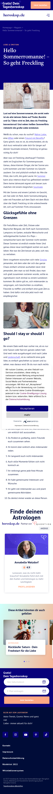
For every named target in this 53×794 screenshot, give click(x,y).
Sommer (41, 176)
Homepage (7, 27)
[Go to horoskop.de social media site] (5, 734)
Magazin (17, 27)
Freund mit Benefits (34, 138)
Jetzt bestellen (40, 5)
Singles (43, 259)
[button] (24, 661)
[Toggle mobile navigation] (48, 15)
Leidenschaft (14, 357)
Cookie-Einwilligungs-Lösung (33, 393)
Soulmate (38, 186)
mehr (27, 414)
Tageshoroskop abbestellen (13, 786)
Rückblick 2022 (10, 764)
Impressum (8, 752)
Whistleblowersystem (13, 770)
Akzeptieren (27, 408)
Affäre (11, 138)
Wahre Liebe (40, 134)
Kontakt (6, 745)
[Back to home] (13, 15)
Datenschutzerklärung (13, 758)
